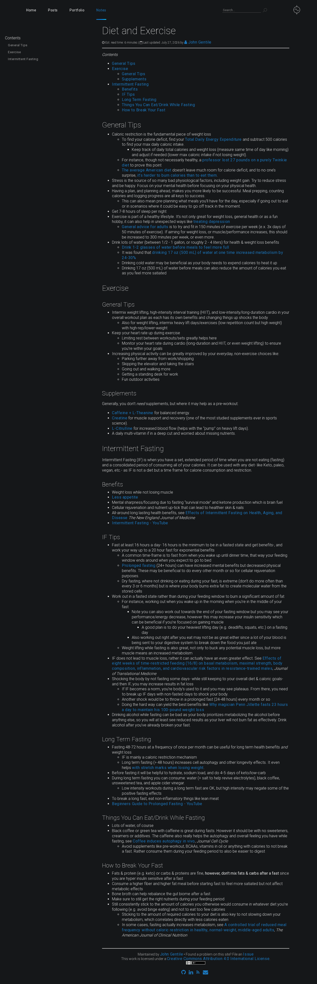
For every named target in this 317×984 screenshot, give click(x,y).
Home (31, 10)
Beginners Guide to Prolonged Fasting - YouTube (157, 803)
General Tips (17, 45)
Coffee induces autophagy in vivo (164, 841)
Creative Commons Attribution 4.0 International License (218, 958)
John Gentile (199, 42)
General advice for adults (145, 226)
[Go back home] (302, 10)
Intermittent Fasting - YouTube (140, 523)
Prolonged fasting (139, 565)
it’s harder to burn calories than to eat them (177, 175)
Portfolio (77, 10)
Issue (248, 954)
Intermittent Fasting (23, 59)
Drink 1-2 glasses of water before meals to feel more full (175, 247)
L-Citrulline (122, 428)
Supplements (134, 79)
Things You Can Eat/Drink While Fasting (158, 104)
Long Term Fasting (139, 99)
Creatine (119, 418)
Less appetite (125, 497)
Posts (53, 10)
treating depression (211, 221)
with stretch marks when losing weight (168, 767)
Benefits (130, 89)
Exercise (14, 52)
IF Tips (128, 94)
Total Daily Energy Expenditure (213, 139)
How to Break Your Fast (143, 110)
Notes (101, 10)
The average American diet (146, 170)
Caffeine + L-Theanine (132, 412)
